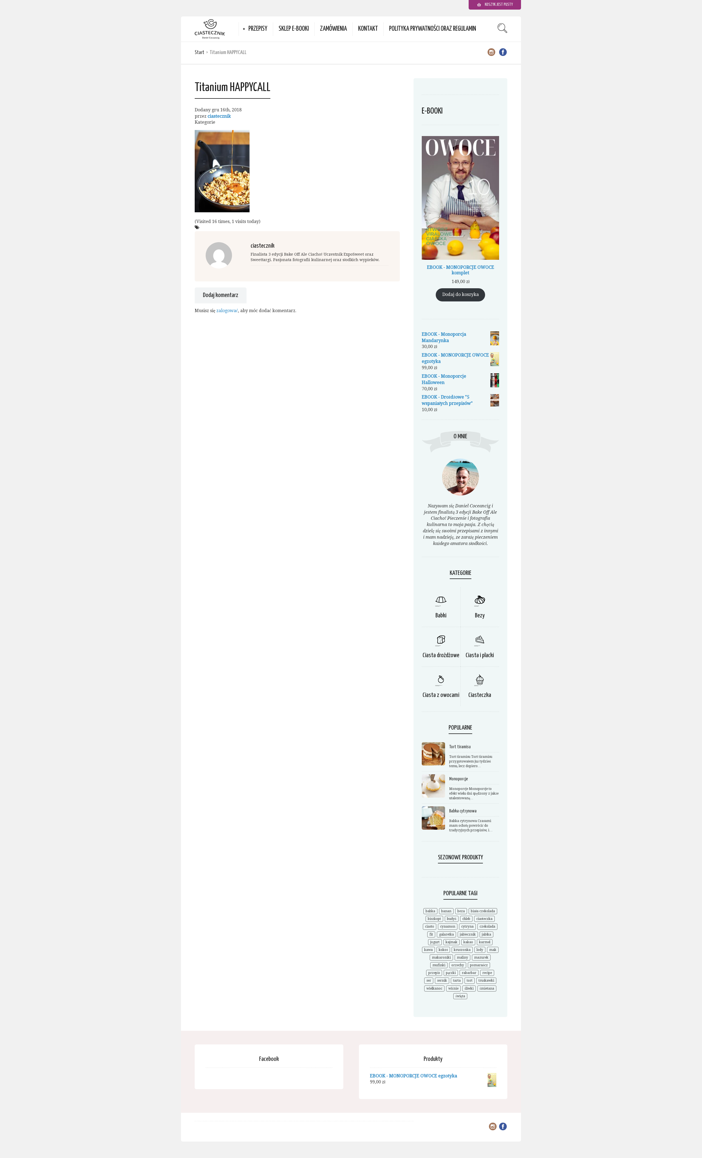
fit (431, 934)
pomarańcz (479, 965)
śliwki (469, 988)
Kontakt (368, 29)
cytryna (467, 926)
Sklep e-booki (294, 29)
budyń (451, 919)
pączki (451, 973)
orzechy (457, 965)
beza (461, 911)
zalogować (227, 310)
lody (480, 950)
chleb (466, 919)
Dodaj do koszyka (460, 294)
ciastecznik (219, 116)
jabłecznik (468, 934)
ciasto (429, 926)
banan (446, 911)
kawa (428, 950)
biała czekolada (483, 911)
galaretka (446, 934)
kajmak (451, 942)
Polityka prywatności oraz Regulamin (432, 29)
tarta (457, 980)
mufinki (438, 965)
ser (428, 980)
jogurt (435, 942)
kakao (468, 942)
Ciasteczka (479, 695)
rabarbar (469, 973)
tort (469, 980)
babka (430, 911)
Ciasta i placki (480, 655)
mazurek (481, 957)
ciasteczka (484, 919)
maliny (462, 957)
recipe (487, 973)
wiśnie (453, 988)
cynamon (447, 926)
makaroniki (441, 957)
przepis (434, 973)
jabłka (486, 934)
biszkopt (434, 919)
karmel (484, 942)
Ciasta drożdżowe (441, 655)
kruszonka (462, 950)
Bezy (480, 615)
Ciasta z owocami (441, 695)
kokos (443, 950)
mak (492, 950)
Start (199, 52)
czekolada (487, 926)
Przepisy (257, 29)
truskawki (486, 980)
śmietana (487, 988)
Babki (440, 615)
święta (460, 996)
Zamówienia (333, 29)
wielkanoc (434, 988)
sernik (442, 980)
